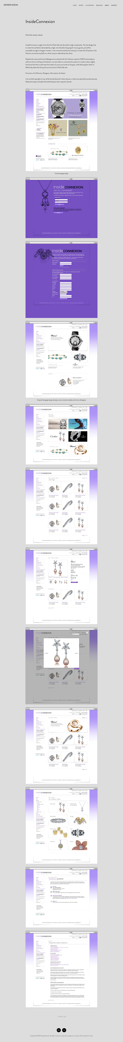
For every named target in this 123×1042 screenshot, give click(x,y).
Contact (114, 5)
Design (81, 5)
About (107, 5)
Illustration (90, 5)
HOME (75, 5)
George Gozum (11, 5)
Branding (99, 5)
